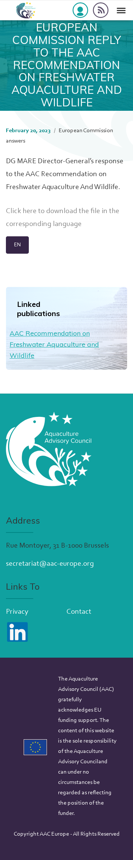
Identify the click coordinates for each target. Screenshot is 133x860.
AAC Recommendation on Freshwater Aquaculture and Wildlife (54, 344)
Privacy (17, 612)
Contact (78, 612)
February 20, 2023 (28, 131)
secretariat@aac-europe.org (50, 564)
